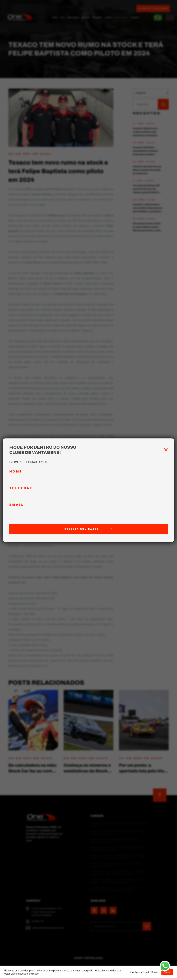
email (16, 504)
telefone (21, 488)
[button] (144, 972)
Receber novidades (81, 529)
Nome (15, 471)
